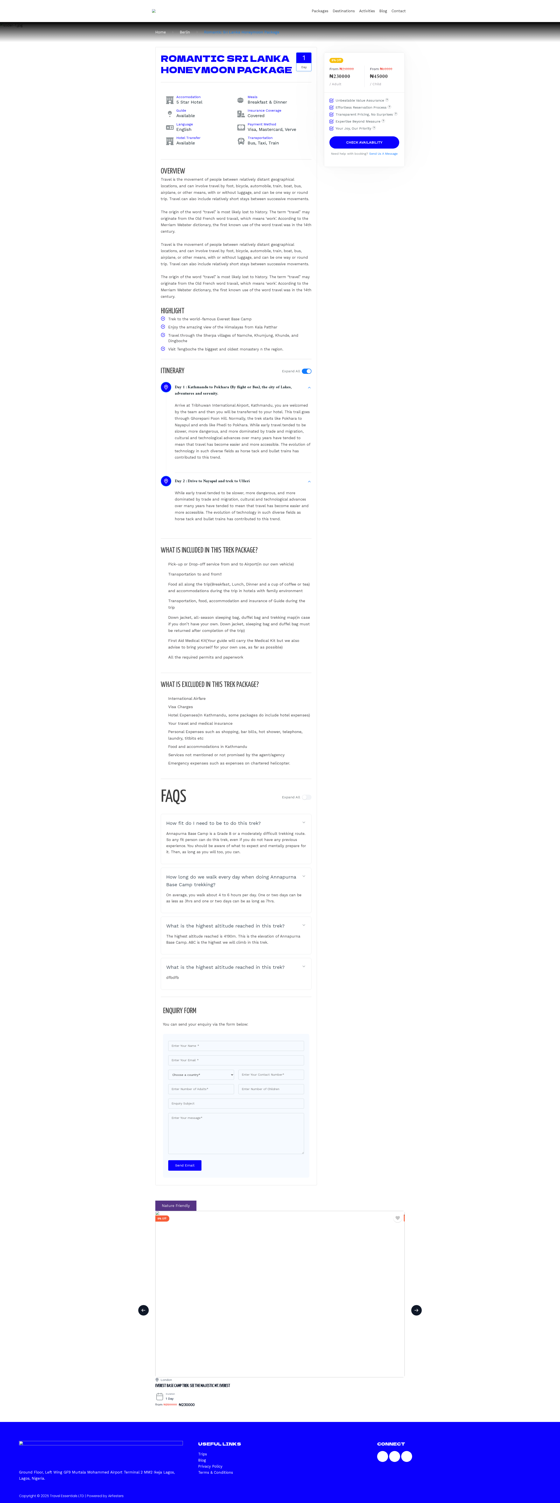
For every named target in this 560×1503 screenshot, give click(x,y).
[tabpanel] (280, 1315)
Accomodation (188, 97)
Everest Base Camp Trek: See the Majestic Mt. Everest (192, 1386)
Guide (181, 110)
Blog (383, 11)
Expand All (291, 371)
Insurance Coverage (264, 110)
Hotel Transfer (188, 138)
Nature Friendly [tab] (176, 1205)
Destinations (344, 11)
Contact (399, 11)
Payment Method (262, 124)
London (166, 1380)
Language (184, 124)
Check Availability (364, 142)
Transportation (260, 138)
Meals (252, 97)
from (159, 1404)
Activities (367, 11)
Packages (320, 11)
